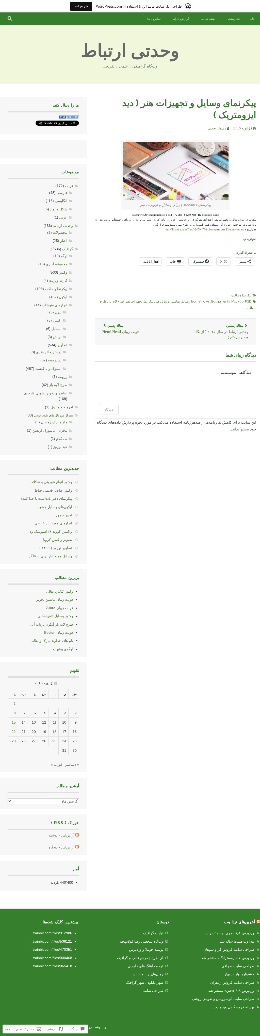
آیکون (63, 297)
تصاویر (62, 345)
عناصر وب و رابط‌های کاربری (45, 393)
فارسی (62, 193)
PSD (248, 301)
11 (54, 722)
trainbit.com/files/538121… (50, 941)
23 (75, 741)
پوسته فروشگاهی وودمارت (234, 1007)
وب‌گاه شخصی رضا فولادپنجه (141, 941)
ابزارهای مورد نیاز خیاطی (53, 523)
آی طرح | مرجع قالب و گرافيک (140, 958)
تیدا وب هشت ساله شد (237, 941)
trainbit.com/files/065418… (50, 966)
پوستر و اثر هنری (48, 352)
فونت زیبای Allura (59, 608)
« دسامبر (72, 764)
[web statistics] (69, 118)
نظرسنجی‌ (233, 19)
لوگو (64, 256)
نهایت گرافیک (153, 933)
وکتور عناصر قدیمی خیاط (53, 490)
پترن (58, 312)
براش (57, 337)
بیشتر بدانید (240, 429)
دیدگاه (108, 409)
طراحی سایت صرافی (237, 966)
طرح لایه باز (116, 301)
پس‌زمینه (54, 360)
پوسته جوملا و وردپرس (146, 949)
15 (14, 722)
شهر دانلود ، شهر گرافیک (144, 982)
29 (14, 741)
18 (54, 732)
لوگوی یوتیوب (63, 649)
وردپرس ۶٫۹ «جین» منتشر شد (231, 991)
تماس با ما (153, 19)
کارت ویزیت (58, 280)
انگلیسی (61, 201)
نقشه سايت (208, 19)
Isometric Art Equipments (210, 301)
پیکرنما (148, 301)
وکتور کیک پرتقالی (59, 591)
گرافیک (67, 249)
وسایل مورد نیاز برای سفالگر (50, 556)
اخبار (63, 241)
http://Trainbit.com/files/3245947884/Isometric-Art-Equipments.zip (204, 229)
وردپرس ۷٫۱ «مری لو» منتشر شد (229, 933)
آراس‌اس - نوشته (61, 835)
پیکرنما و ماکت (241, 295)
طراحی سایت (152, 991)
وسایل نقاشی (180, 301)
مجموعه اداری (56, 264)
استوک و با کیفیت (48, 368)
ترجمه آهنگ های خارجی (145, 966)
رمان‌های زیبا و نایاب (148, 974)
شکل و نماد (58, 209)
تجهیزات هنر (133, 301)
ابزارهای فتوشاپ (54, 305)
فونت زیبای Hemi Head (120, 329)
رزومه (62, 377)
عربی (63, 217)
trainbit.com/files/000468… (50, 958)
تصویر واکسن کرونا (57, 540)
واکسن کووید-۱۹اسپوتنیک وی (50, 531)
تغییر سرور (64, 515)
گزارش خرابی (180, 19)
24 (64, 741)
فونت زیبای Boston (58, 632)
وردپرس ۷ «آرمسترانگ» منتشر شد (227, 958)
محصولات (60, 232)
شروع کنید (81, 6)
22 (14, 732)
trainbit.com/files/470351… (50, 949)
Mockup (237, 301)
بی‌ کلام (61, 439)
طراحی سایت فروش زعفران (232, 982)
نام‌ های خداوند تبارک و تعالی (52, 641)
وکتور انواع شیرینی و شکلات (51, 482)
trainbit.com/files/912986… (50, 933)
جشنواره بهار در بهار (239, 974)
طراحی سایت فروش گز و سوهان (229, 949)
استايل (56, 329)
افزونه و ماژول (62, 407)
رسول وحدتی (216, 128)
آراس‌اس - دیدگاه (61, 847)
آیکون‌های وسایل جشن (55, 507)
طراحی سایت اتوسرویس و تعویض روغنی (223, 999)
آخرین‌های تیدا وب (239, 922)
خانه (252, 19)
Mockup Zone (210, 214)
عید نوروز (60, 447)
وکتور (63, 272)
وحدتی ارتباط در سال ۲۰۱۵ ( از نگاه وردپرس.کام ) (221, 331)
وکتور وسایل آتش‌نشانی (55, 616)
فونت (69, 186)
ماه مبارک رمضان (54, 422)
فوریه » (56, 764)
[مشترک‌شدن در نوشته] (77, 835)
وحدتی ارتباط (130, 50)
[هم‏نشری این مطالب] (258, 922)
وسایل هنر (162, 301)
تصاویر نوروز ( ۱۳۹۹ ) (55, 548)
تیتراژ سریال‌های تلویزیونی (53, 415)
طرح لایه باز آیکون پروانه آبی (51, 624)
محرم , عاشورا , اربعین (49, 430)
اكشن (57, 320)
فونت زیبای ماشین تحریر (54, 599)
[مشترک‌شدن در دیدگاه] (77, 847)
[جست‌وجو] (10, 18)
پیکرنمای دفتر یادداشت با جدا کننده (46, 498)
